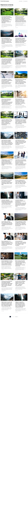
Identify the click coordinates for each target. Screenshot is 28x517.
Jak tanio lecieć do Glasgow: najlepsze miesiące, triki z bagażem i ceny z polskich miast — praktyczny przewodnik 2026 (20, 283)
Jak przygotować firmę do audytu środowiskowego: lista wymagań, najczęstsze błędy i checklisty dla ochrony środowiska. (20, 142)
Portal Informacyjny (5, 1)
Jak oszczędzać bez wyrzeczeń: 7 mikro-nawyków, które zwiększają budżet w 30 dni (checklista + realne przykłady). (20, 243)
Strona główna (25, 1)
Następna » (16, 316)
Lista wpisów (20, 1)
